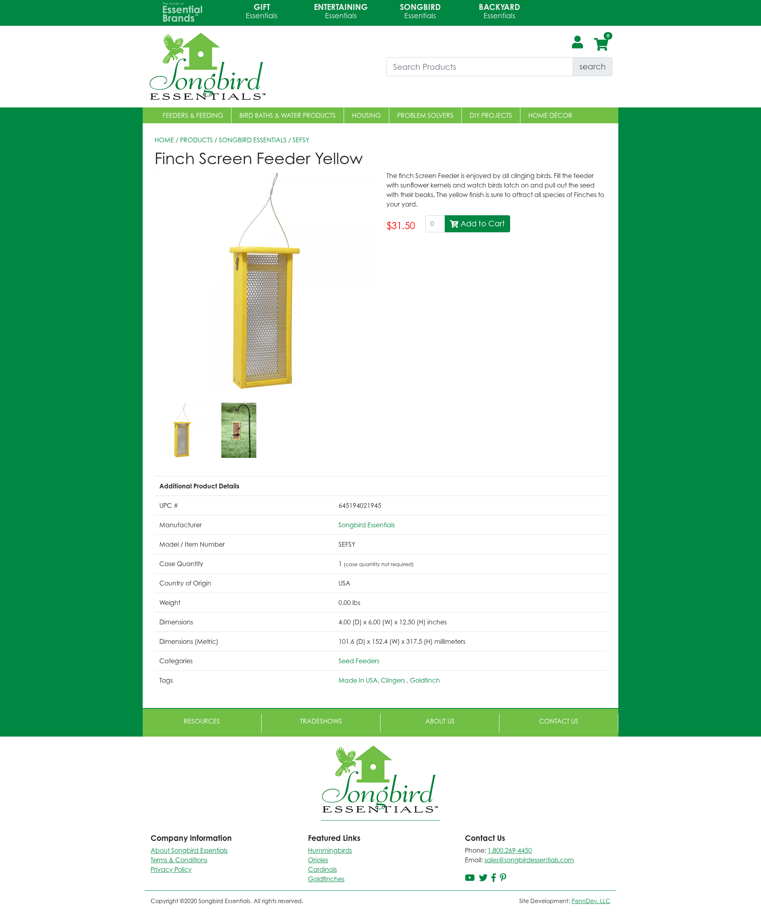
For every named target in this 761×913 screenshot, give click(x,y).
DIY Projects (491, 115)
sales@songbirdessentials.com (529, 860)
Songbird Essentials (253, 140)
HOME (164, 140)
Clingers (394, 680)
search (592, 66)
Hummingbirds (330, 850)
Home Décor (550, 115)
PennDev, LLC (591, 901)
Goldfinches (326, 879)
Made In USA (358, 680)
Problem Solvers (425, 115)
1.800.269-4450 (510, 850)
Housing (366, 115)
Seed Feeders (358, 661)
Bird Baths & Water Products (287, 115)
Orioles (318, 860)
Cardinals (322, 869)
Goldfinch (425, 680)
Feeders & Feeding (193, 115)
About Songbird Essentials (189, 850)
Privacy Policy (171, 869)
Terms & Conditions (179, 860)
